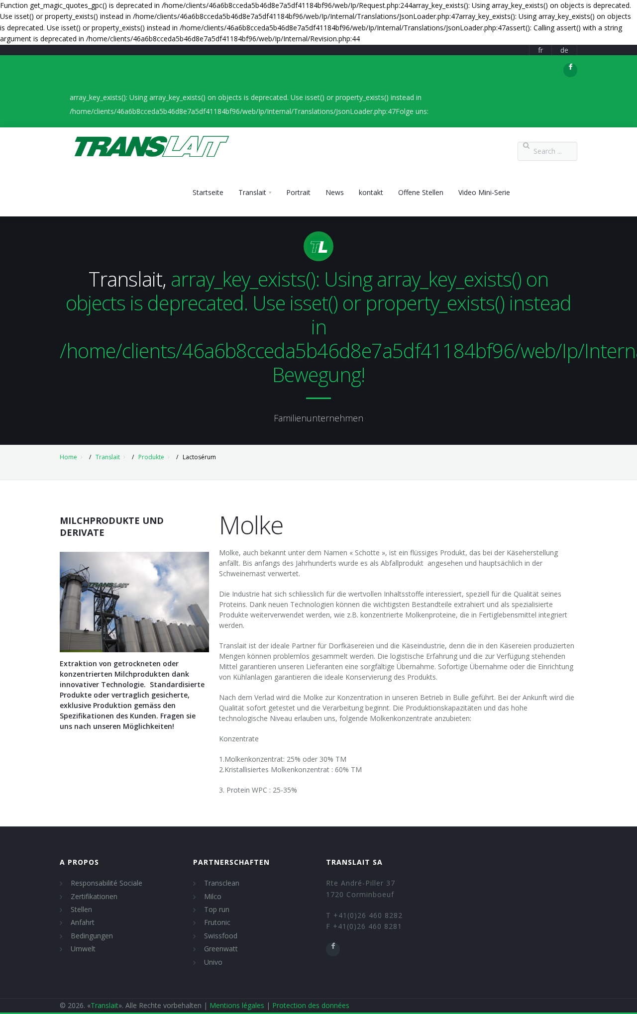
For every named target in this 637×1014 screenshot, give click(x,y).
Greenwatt (221, 948)
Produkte (151, 457)
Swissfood (220, 935)
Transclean (221, 883)
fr (540, 50)
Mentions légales (237, 1005)
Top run (216, 909)
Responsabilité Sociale (106, 883)
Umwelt (83, 948)
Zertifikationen (94, 896)
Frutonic (217, 922)
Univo (213, 962)
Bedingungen (92, 935)
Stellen (81, 909)
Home (68, 457)
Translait (108, 457)
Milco (212, 896)
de (564, 50)
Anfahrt (83, 922)
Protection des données (310, 1005)
